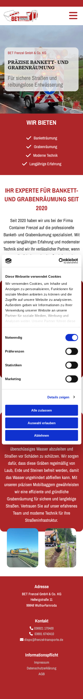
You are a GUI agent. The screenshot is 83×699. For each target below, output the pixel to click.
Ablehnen (41, 435)
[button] (62, 16)
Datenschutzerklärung (41, 668)
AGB (42, 673)
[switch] (71, 351)
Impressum (41, 662)
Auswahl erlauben (42, 423)
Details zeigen (58, 397)
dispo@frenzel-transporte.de (43, 639)
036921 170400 (44, 628)
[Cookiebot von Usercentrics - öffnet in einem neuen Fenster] (59, 261)
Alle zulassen (41, 410)
